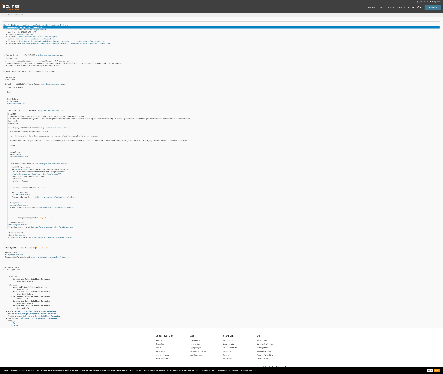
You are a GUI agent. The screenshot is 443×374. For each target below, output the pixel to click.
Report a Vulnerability (265, 355)
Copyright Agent (196, 348)
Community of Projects (265, 344)
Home (3, 15)
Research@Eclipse (264, 351)
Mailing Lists (227, 351)
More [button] (410, 7)
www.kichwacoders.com (16, 104)
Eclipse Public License (198, 351)
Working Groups (387, 7)
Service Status (262, 359)
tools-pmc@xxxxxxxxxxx (26, 34)
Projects (401, 7)
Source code (19, 15)
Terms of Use (195, 344)
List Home (64, 25)
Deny (430, 370)
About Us (159, 340)
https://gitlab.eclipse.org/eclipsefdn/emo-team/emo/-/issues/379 (36, 174)
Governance (160, 351)
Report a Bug (228, 340)
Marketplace (228, 359)
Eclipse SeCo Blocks (22, 169)
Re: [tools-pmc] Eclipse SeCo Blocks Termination (31, 279)
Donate (434, 7)
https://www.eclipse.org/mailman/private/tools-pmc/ (37, 37)
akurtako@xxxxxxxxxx (37, 30)
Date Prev (7, 25)
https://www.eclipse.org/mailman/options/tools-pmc (41, 43)
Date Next (15, 25)
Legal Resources (196, 355)
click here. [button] (248, 370)
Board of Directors (162, 359)
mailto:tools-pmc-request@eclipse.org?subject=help (35, 39)
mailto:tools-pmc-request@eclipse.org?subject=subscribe (83, 41)
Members (372, 7)
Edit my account (423, 2)
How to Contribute (230, 348)
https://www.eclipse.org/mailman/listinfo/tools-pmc (39, 41)
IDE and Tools (262, 340)
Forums (226, 355)
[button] (419, 7)
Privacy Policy (195, 340)
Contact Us (160, 344)
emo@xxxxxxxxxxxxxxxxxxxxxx (47, 55)
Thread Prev (25, 25)
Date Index (44, 25)
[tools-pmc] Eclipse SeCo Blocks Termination (30, 287)
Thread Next (35, 25)
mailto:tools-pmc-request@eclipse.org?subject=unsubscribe (86, 43)
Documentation (229, 344)
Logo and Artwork (162, 355)
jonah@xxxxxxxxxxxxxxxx (50, 84)
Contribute (11, 15)
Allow (436, 370)
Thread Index (54, 25)
